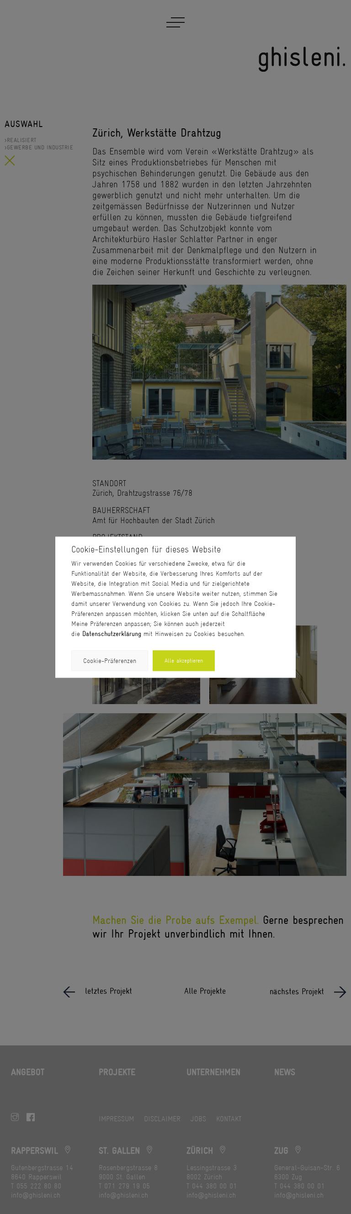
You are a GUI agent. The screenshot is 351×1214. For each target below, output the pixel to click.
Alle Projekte (205, 991)
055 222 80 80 (38, 1186)
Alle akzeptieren (184, 660)
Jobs (198, 1119)
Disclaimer (162, 1119)
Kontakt (228, 1119)
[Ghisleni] (302, 59)
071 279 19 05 (127, 1186)
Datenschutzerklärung (111, 633)
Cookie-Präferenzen (109, 660)
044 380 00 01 (214, 1186)
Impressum (116, 1119)
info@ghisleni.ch (35, 1195)
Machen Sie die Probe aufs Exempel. (175, 920)
